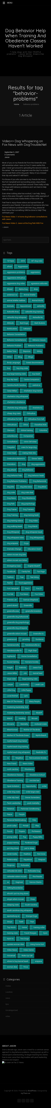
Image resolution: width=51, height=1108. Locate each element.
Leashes (9, 992)
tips (7, 1004)
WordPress (32, 1091)
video (8, 1016)
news (8, 998)
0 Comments (10, 155)
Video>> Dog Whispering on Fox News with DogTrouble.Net (24, 143)
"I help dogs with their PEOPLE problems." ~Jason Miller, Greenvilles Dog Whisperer (25, 54)
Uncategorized (12, 1010)
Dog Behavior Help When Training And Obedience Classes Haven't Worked (25, 38)
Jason (7, 157)
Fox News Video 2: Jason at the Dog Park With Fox (22, 223)
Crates (8, 986)
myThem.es (25, 1093)
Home (16, 104)
